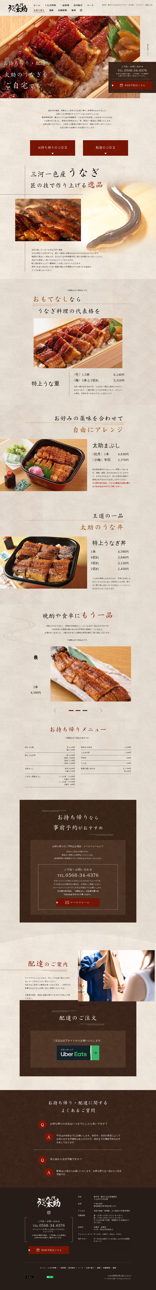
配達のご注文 (105, 147)
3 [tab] (85, 710)
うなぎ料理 (50, 5)
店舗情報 (62, 10)
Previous (55, 710)
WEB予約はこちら (135, 85)
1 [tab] (71, 710)
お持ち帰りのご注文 (52, 147)
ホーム (37, 5)
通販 (51, 10)
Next (100, 710)
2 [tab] (78, 710)
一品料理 (64, 5)
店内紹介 (78, 5)
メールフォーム (79, 902)
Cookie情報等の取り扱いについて (119, 1275)
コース (90, 5)
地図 (73, 10)
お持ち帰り (39, 10)
